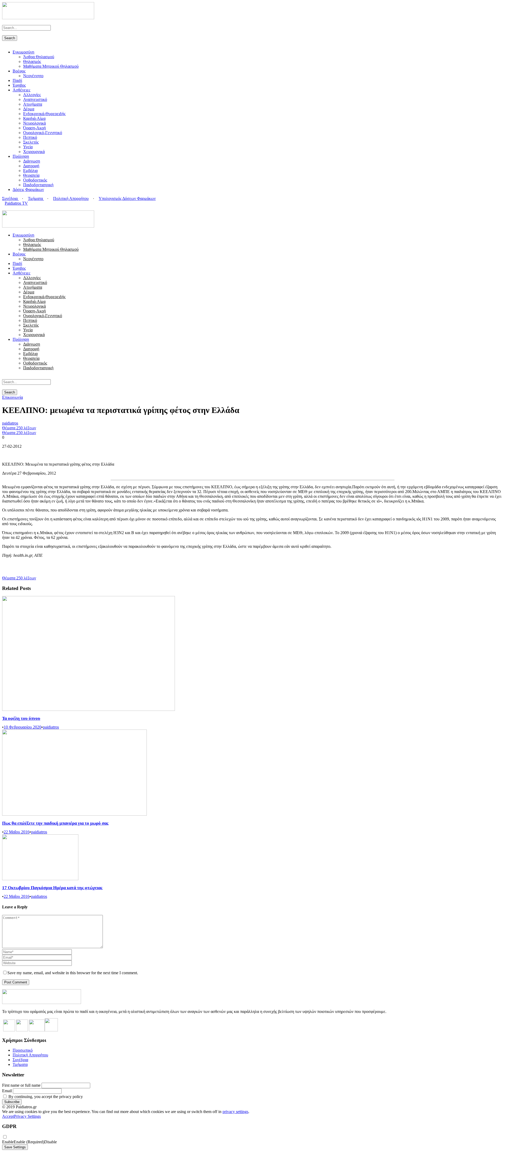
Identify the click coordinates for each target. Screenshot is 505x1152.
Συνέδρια (10, 198)
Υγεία (28, 147)
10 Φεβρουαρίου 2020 (22, 727)
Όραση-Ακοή (34, 128)
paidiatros (10, 423)
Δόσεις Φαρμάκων (28, 189)
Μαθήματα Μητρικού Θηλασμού (51, 66)
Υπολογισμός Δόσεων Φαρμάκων (127, 198)
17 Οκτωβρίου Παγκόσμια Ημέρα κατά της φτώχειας (52, 887)
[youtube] (13, 208)
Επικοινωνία (12, 397)
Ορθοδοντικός (35, 180)
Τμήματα (36, 198)
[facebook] (6, 208)
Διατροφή (31, 166)
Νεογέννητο (33, 75)
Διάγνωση (31, 161)
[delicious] (3, 208)
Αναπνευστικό (35, 99)
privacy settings (235, 1111)
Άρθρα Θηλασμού (38, 57)
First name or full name (21, 1085)
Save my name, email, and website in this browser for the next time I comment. (72, 973)
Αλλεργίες (32, 94)
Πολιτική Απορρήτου (71, 198)
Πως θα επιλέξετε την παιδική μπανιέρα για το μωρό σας (55, 823)
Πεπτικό (30, 137)
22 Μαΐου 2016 (16, 832)
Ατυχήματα (32, 104)
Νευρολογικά (34, 123)
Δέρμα (28, 109)
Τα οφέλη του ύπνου (21, 718)
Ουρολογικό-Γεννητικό (42, 132)
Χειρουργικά (34, 151)
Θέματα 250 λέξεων (19, 428)
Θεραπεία (31, 175)
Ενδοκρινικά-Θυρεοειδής (44, 113)
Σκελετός (31, 142)
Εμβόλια (30, 170)
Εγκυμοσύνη (23, 52)
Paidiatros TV (16, 203)
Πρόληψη (21, 156)
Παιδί (17, 80)
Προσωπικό (23, 1050)
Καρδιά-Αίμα (34, 118)
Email (7, 1091)
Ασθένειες (21, 90)
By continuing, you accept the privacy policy (45, 1096)
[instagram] (16, 208)
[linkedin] (10, 208)
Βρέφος (19, 71)
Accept (8, 1116)
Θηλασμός (32, 61)
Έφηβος (19, 85)
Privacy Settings (27, 1116)
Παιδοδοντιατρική (38, 185)
